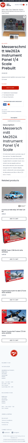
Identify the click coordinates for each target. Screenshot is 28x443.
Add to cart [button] (14, 219)
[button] (24, 17)
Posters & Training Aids (16, 111)
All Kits (4, 43)
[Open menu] (26, 5)
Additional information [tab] (14, 121)
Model (5, 113)
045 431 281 (7, 366)
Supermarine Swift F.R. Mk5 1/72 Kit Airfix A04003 (14, 292)
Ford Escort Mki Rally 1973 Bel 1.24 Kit (13, 210)
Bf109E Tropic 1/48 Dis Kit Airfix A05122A (12, 251)
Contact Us (5, 424)
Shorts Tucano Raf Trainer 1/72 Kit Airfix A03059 (14, 332)
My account (5, 418)
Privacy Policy (5, 422)
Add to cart (10, 88)
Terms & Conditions (7, 420)
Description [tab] (14, 117)
